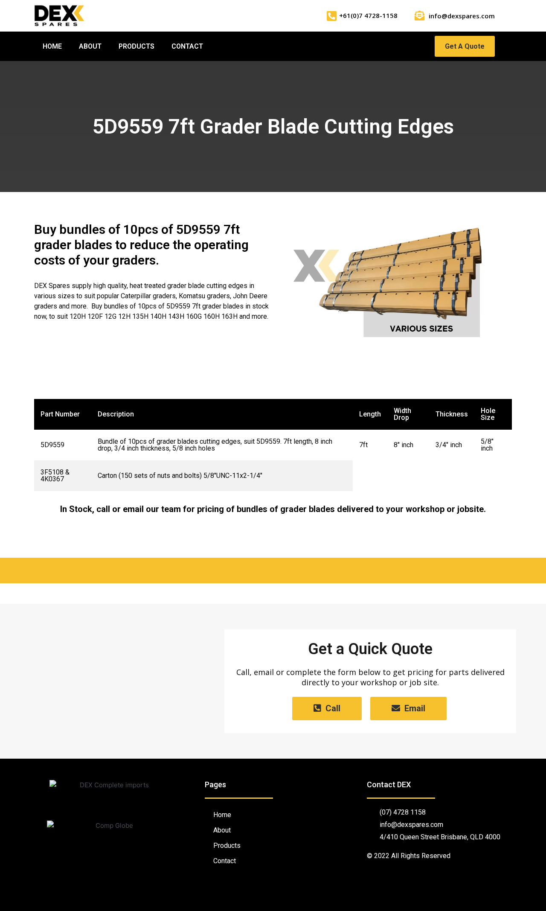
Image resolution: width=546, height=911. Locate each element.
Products (136, 46)
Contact (187, 46)
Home (52, 46)
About (90, 46)
